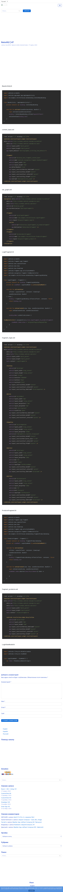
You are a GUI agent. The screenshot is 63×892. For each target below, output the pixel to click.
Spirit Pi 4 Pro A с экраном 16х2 (24, 817)
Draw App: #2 (5, 806)
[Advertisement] (31, 26)
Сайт (2, 713)
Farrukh (3, 822)
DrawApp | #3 (5, 802)
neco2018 (7, 45)
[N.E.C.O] (4, 5)
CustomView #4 (6, 793)
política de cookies (39, 888)
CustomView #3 (6, 798)
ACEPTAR (31, 890)
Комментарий (6, 682)
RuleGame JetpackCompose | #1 (24, 824)
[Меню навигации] (60, 5)
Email (3, 707)
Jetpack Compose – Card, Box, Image (30, 819)
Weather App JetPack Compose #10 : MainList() (28, 827)
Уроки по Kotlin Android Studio (20, 45)
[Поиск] (19, 10)
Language (27, 10)
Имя (3, 701)
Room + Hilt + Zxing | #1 (8, 789)
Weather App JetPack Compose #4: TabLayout (27, 822)
